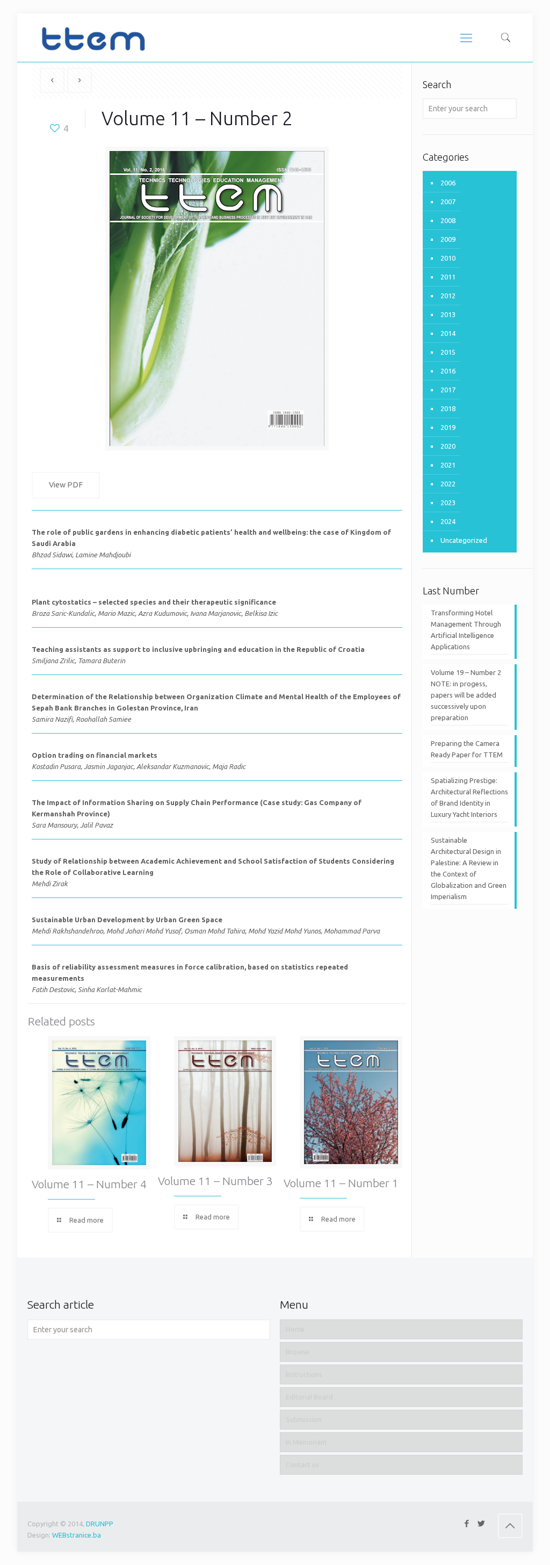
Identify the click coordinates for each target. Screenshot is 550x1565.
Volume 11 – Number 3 (215, 1180)
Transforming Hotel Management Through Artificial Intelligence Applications (466, 629)
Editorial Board (309, 1397)
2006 (447, 182)
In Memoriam (306, 1442)
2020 (447, 446)
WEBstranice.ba (76, 1535)
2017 (447, 389)
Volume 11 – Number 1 (341, 1182)
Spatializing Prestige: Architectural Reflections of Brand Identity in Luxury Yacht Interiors (469, 797)
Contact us (302, 1464)
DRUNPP (99, 1523)
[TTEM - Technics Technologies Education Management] (93, 37)
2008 (447, 220)
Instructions (304, 1374)
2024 (447, 521)
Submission (304, 1419)
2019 (447, 427)
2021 (447, 465)
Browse (297, 1351)
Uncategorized (463, 540)
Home (295, 1329)
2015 (447, 352)
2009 (447, 239)
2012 (447, 295)
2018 (447, 408)
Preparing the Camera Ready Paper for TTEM (467, 749)
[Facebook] (467, 1523)
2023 (447, 502)
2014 (447, 333)
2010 (447, 258)
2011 (447, 277)
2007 (447, 201)
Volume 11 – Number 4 (89, 1184)
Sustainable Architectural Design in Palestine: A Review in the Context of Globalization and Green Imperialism (468, 868)
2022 (447, 483)
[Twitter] (481, 1523)
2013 (447, 314)
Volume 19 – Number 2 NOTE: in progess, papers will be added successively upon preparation (466, 695)
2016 (447, 371)
